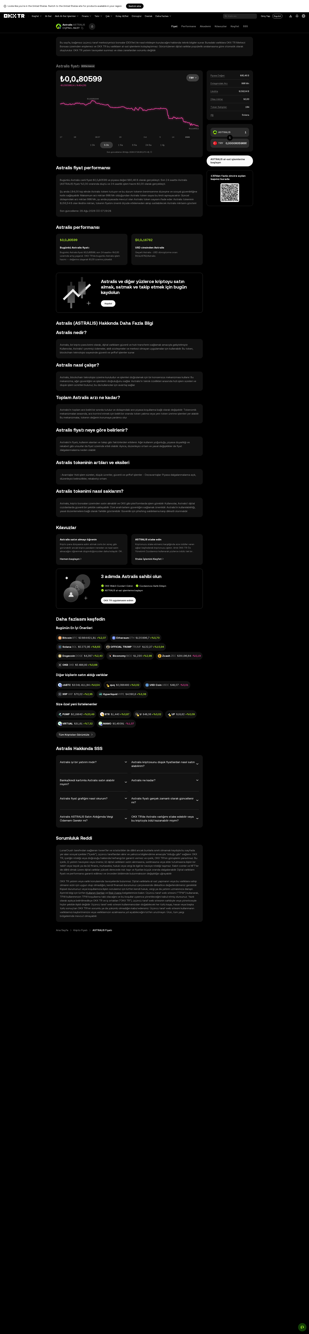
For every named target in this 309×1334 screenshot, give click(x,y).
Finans (85, 16)
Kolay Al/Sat (122, 16)
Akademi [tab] (205, 26)
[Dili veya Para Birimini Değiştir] (303, 16)
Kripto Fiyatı (80, 930)
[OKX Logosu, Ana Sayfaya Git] (14, 16)
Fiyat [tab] (174, 26)
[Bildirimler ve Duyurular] (297, 16)
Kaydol (277, 16)
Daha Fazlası (162, 16)
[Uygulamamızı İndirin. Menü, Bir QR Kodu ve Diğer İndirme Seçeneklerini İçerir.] (290, 16)
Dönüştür (137, 16)
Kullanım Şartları (95, 892)
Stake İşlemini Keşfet (148, 558)
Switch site (135, 6)
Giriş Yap (265, 16)
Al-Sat (48, 16)
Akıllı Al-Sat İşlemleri (65, 16)
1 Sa (120, 145)
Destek (148, 16)
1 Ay (162, 145)
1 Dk (92, 145)
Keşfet (35, 16)
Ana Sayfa (62, 930)
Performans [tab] (188, 26)
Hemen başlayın (70, 558)
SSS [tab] (245, 26)
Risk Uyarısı (115, 892)
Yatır (97, 16)
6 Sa (134, 145)
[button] (82, 28)
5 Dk (106, 145)
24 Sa (148, 145)
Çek (108, 16)
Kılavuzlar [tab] (221, 26)
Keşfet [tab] (235, 26)
